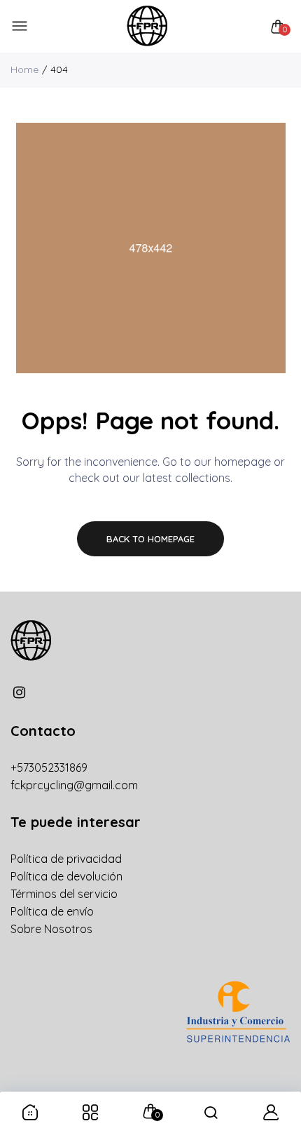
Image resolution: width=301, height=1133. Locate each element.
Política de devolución (66, 876)
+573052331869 (49, 767)
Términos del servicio (64, 894)
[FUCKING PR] (147, 27)
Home (24, 69)
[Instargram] (19, 692)
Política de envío (52, 911)
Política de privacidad (66, 859)
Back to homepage (150, 538)
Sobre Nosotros (51, 929)
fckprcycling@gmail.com (74, 785)
